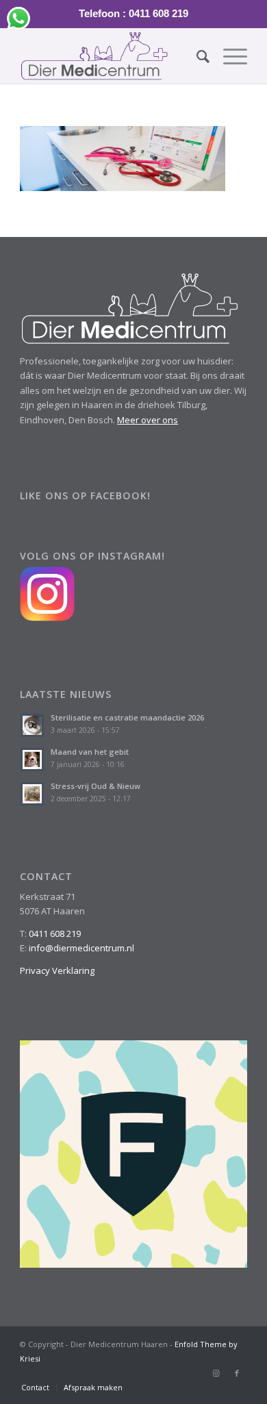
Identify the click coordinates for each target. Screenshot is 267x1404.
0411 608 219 (55, 933)
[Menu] (228, 56)
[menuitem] (196, 56)
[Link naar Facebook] (237, 1373)
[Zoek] (196, 56)
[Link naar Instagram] (216, 1373)
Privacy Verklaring (57, 970)
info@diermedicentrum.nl (81, 948)
